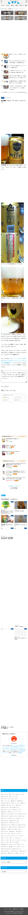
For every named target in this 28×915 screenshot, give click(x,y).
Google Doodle (7, 848)
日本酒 (20, 800)
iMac (15, 824)
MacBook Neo (6, 803)
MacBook (5, 822)
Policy (10, 909)
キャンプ (5, 840)
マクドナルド (6, 833)
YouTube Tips (6, 851)
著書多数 (20, 752)
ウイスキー (16, 803)
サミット (21, 846)
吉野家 (12, 831)
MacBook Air (15, 822)
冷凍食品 (5, 844)
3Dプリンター (20, 853)
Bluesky (23, 851)
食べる (6, 8)
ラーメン (5, 842)
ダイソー (21, 844)
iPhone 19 (23, 814)
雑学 (5, 811)
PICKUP (6, 807)
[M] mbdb (20, 913)
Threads (16, 851)
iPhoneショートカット (14, 811)
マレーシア (14, 796)
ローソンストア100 (15, 837)
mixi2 (5, 853)
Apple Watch (15, 820)
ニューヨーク (6, 800)
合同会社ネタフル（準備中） (18, 909)
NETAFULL (12, 911)
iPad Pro (12, 818)
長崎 (4, 805)
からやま (5, 831)
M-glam (15, 913)
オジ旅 (19, 751)
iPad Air (20, 818)
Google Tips (17, 848)
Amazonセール (7, 809)
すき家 (20, 831)
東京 (23, 803)
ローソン (5, 837)
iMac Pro (22, 827)
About (6, 909)
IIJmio (11, 853)
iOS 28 (19, 805)
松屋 (5, 829)
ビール (5, 794)
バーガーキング (17, 833)
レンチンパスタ (22, 840)
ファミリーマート (18, 835)
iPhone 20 (5, 816)
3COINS (5, 846)
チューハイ (21, 794)
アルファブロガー (15, 745)
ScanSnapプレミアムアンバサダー (10, 748)
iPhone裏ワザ (15, 807)
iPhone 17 (6, 814)
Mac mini (22, 824)
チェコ (15, 798)
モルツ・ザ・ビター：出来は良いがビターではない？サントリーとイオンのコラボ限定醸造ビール (13, 360)
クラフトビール (6, 798)
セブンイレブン (7, 835)
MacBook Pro (7, 824)
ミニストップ (11, 805)
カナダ (12, 794)
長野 (14, 800)
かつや (18, 829)
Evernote (5, 796)
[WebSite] (14, 755)
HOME (3, 8)
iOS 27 (5, 818)
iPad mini (5, 820)
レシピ (13, 840)
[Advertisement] (14, 36)
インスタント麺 (15, 842)
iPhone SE (14, 816)
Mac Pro (5, 827)
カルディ (13, 844)
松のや (11, 829)
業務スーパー (13, 846)
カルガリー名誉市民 (19, 749)
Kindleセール (17, 809)
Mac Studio (14, 827)
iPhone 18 (15, 814)
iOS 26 (22, 816)
